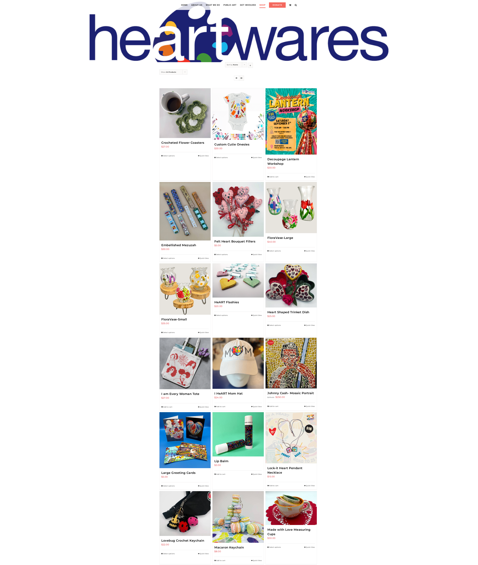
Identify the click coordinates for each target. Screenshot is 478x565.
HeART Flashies (226, 302)
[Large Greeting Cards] (185, 440)
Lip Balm (221, 461)
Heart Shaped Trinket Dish (288, 312)
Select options (169, 156)
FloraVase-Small (174, 319)
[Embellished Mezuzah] (185, 211)
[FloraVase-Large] (291, 207)
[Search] (293, 5)
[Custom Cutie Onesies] (238, 114)
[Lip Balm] (238, 434)
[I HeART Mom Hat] (238, 363)
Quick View (204, 156)
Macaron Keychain (229, 547)
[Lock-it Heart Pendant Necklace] (291, 437)
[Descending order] (250, 65)
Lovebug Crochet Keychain (182, 540)
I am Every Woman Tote (180, 394)
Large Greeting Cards (178, 473)
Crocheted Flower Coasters (182, 142)
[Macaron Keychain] (238, 517)
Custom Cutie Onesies (231, 144)
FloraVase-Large (280, 238)
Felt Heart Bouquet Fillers (234, 241)
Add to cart (273, 177)
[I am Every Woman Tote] (185, 363)
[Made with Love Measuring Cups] (291, 508)
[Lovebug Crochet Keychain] (185, 513)
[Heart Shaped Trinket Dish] (291, 285)
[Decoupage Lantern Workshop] (291, 121)
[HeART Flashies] (238, 280)
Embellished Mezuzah (178, 245)
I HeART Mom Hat (228, 393)
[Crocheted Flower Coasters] (185, 113)
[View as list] (241, 78)
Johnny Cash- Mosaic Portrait (290, 393)
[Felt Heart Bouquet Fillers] (238, 209)
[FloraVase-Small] (185, 289)
